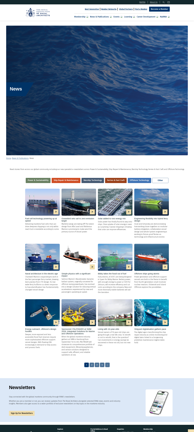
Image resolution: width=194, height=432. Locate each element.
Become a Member (159, 9)
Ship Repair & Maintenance (66, 180)
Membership (79, 17)
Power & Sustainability (38, 180)
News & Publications (99, 17)
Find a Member (141, 9)
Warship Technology (93, 180)
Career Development (146, 17)
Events (117, 17)
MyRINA (163, 17)
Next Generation (92, 9)
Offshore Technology (139, 180)
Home (8, 158)
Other (160, 180)
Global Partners (126, 9)
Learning (128, 17)
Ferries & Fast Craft (116, 180)
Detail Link (42, 209)
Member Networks (109, 9)
